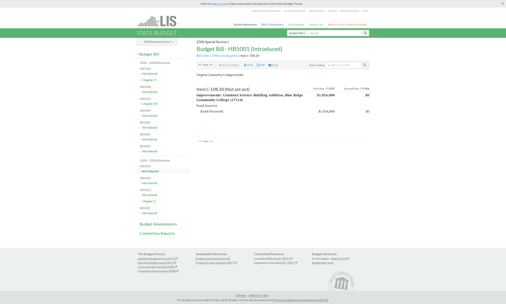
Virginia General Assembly (266, 11)
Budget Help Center (323, 262)
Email (274, 65)
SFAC (286, 258)
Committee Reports (157, 233)
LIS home (332, 11)
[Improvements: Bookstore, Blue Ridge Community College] (200, 64)
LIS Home (241, 295)
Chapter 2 (149, 201)
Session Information (245, 24)
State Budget (296, 24)
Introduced (149, 73)
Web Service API (340, 258)
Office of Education (225, 55)
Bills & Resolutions (272, 24)
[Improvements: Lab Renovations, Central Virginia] (210, 64)
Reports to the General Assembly (347, 24)
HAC (279, 258)
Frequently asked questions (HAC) (215, 262)
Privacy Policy (316, 11)
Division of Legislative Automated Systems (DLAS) (300, 300)
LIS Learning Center (294, 11)
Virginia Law (316, 24)
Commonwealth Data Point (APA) (156, 267)
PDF (262, 65)
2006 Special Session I (158, 41)
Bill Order (202, 55)
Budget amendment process (211, 258)
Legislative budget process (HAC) (156, 258)
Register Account (349, 11)
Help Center (219, 3)
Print (249, 65)
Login (365, 11)
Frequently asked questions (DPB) (157, 271)
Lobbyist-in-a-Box (258, 295)
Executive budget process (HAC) (155, 262)
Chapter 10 (149, 103)
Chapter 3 (149, 80)
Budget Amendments (158, 224)
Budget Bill (297, 33)
